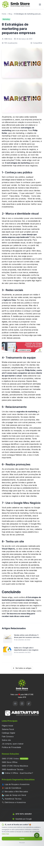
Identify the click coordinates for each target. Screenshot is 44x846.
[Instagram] (22, 703)
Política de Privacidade (11, 747)
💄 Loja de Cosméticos (11, 788)
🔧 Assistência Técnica (11, 799)
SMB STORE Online (15, 758)
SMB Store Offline (9, 762)
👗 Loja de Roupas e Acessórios (15, 784)
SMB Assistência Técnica (12, 769)
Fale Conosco (8, 736)
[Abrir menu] (40, 4)
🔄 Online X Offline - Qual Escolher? (17, 773)
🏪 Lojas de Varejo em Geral (14, 795)
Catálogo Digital (8, 733)
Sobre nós (6, 740)
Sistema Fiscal (8, 729)
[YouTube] (15, 703)
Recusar (22, 842)
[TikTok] (28, 703)
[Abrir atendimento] (36, 835)
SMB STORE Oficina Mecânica (15, 766)
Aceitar (22, 838)
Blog (10, 14)
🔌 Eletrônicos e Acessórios (14, 802)
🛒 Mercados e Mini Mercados (15, 791)
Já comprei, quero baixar (13, 744)
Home (4, 14)
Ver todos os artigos (23, 668)
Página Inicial (7, 726)
